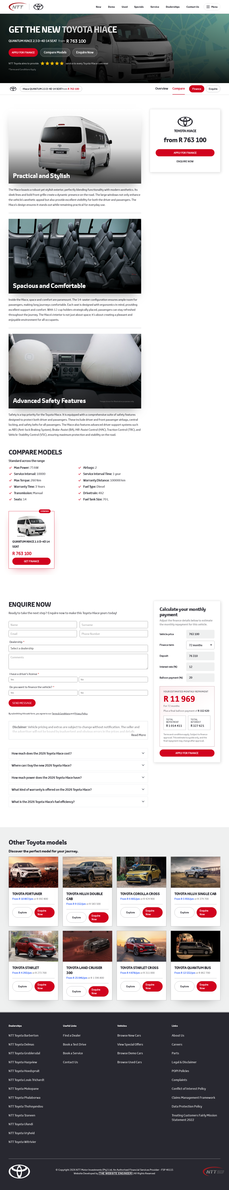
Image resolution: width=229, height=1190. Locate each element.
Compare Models (55, 52)
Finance (196, 88)
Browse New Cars (129, 1035)
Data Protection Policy (187, 1106)
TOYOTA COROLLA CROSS (140, 893)
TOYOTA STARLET (25, 967)
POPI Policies (180, 1071)
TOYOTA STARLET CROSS (139, 967)
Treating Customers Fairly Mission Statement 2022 (194, 1117)
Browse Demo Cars (130, 1053)
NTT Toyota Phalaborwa (24, 1098)
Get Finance (31, 561)
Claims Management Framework (193, 1098)
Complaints (179, 1080)
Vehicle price (167, 634)
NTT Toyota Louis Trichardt (26, 1080)
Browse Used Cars (129, 1062)
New (98, 7)
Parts (175, 1053)
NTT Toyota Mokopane (24, 1089)
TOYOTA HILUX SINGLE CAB (195, 893)
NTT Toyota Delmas (21, 1044)
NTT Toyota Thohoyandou (26, 1106)
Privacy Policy (80, 713)
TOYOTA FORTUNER (27, 893)
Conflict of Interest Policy (189, 1089)
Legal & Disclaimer (184, 1062)
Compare (178, 88)
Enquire (213, 88)
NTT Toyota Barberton (23, 1035)
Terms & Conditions (61, 713)
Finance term (167, 644)
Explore (22, 912)
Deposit (164, 655)
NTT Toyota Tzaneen (22, 1115)
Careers (177, 1044)
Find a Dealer (72, 1035)
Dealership (17, 642)
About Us (178, 1035)
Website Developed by (103, 1173)
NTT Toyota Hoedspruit (24, 1071)
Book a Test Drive (74, 1044)
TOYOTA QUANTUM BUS (192, 967)
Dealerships (173, 7)
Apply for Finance (23, 52)
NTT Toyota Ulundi (21, 1124)
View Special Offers (130, 1044)
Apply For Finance (187, 752)
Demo (111, 7)
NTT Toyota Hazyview (23, 1062)
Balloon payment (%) (171, 677)
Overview (161, 88)
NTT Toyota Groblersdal (24, 1053)
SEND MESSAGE (22, 703)
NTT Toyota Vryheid (22, 1133)
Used (125, 7)
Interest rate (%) (168, 666)
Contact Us (192, 7)
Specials (139, 7)
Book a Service (73, 1053)
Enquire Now (85, 52)
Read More (138, 735)
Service (154, 7)
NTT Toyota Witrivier (22, 1142)
